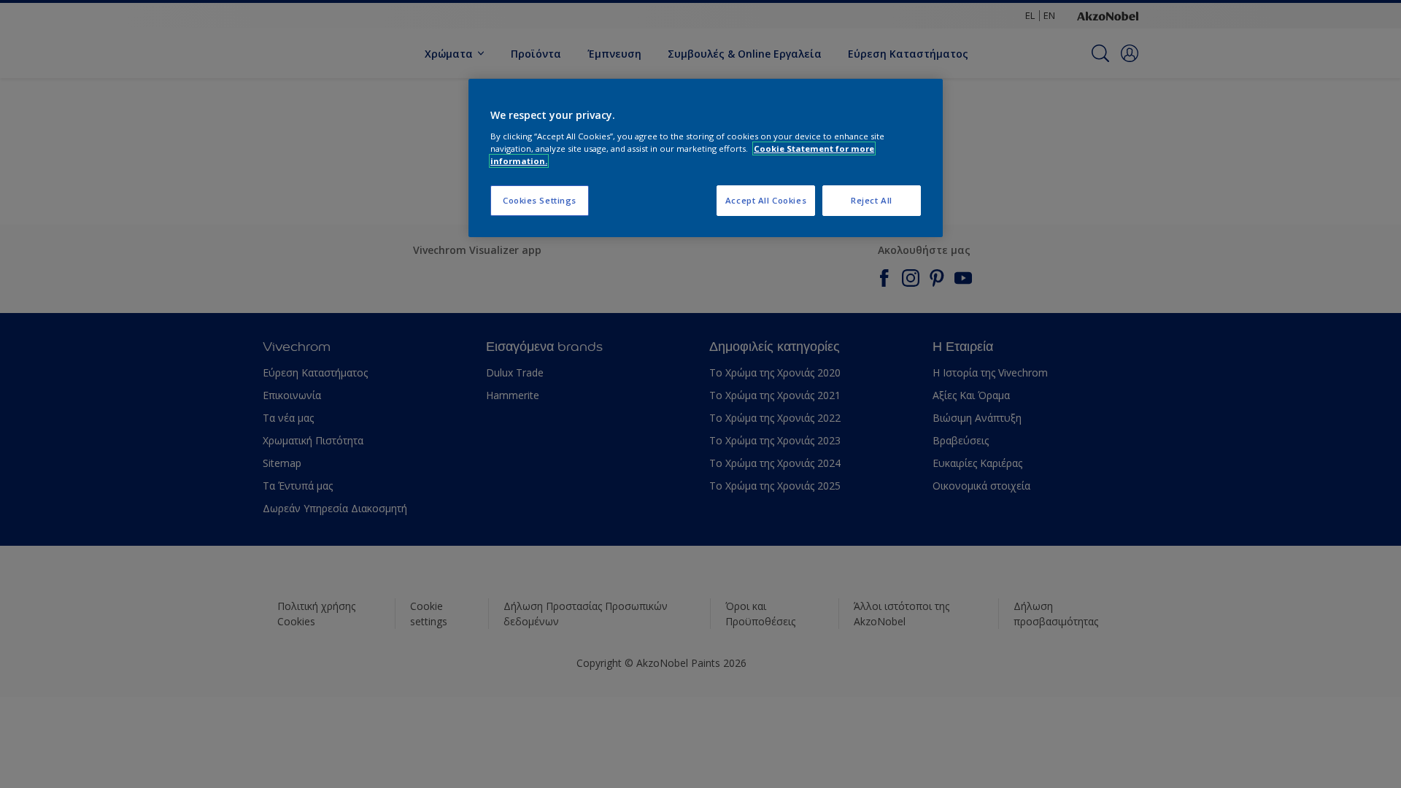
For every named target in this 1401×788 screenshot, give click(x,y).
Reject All (871, 200)
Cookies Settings (539, 200)
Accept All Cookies (765, 200)
